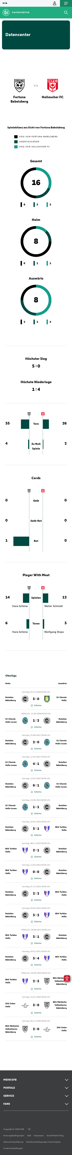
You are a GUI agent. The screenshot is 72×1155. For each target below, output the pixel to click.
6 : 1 (36, 785)
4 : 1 (36, 764)
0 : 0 (36, 872)
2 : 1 (36, 850)
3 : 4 (36, 958)
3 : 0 (36, 1005)
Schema (37, 706)
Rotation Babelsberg (10, 699)
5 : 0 (36, 699)
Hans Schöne (20, 606)
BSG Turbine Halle (61, 828)
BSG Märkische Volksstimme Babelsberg (60, 1005)
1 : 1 (36, 807)
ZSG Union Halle (10, 1005)
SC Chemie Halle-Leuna (11, 720)
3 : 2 (36, 915)
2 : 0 (36, 742)
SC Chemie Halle (61, 699)
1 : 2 (36, 720)
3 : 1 (36, 828)
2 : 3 (36, 981)
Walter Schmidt (53, 606)
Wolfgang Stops (54, 632)
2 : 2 (36, 893)
